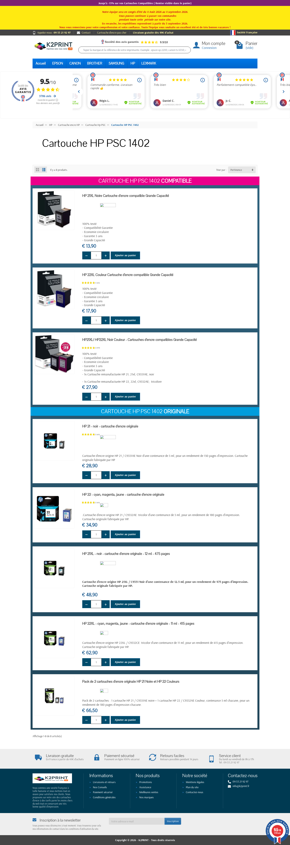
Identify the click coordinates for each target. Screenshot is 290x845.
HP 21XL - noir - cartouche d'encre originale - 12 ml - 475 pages (126, 553)
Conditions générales (104, 797)
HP (133, 63)
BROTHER (94, 63)
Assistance (145, 787)
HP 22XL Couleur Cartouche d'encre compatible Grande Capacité (127, 275)
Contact (86, 32)
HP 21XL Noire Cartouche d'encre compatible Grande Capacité (125, 195)
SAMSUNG (116, 63)
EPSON (57, 63)
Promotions (145, 782)
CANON (75, 63)
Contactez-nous (194, 792)
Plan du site (192, 787)
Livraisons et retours (104, 782)
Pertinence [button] (236, 170)
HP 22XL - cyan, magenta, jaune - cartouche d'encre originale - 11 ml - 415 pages (138, 623)
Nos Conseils (100, 787)
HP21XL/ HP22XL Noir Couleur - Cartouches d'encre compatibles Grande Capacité (139, 339)
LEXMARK (148, 63)
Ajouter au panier (125, 255)
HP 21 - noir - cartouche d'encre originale (110, 426)
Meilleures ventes (148, 792)
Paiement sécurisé (102, 792)
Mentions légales (195, 782)
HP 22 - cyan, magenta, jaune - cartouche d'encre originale (123, 494)
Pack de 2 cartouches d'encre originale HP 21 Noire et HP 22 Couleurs (130, 681)
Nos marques (146, 797)
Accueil (41, 63)
